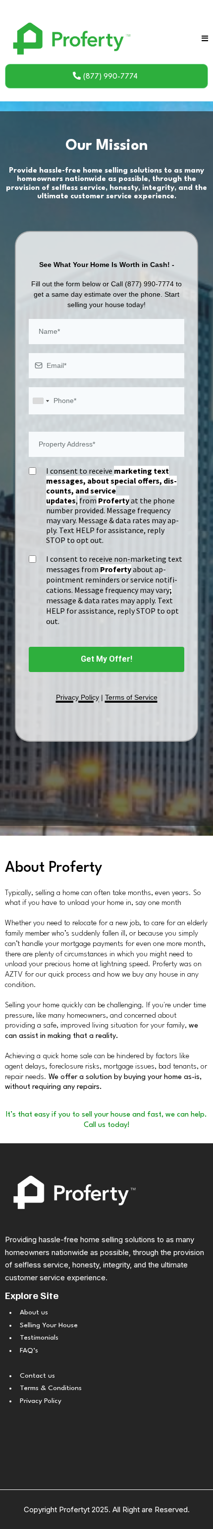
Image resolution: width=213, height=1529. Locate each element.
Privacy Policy (40, 1400)
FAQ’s (29, 1350)
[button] (205, 38)
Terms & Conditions (51, 1388)
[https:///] (106, 1192)
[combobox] (40, 401)
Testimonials (39, 1337)
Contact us (37, 1375)
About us (34, 1312)
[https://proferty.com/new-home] (69, 38)
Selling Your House (49, 1325)
